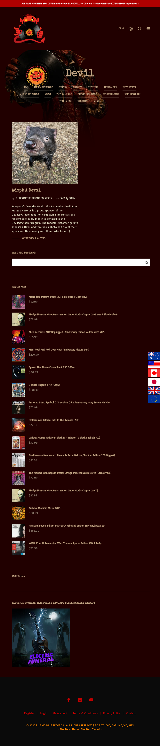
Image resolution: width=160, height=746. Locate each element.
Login (43, 713)
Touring (83, 101)
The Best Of (132, 94)
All (26, 87)
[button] (120, 28)
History (93, 87)
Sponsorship (111, 94)
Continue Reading (33, 238)
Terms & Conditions (85, 713)
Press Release (87, 94)
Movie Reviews (29, 94)
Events (77, 87)
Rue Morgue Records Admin (34, 198)
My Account (60, 713)
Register (29, 713)
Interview (129, 87)
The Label (65, 101)
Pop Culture (64, 94)
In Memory (110, 87)
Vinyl (97, 101)
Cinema (63, 87)
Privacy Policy (112, 713)
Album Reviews (43, 87)
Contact (131, 713)
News (47, 94)
